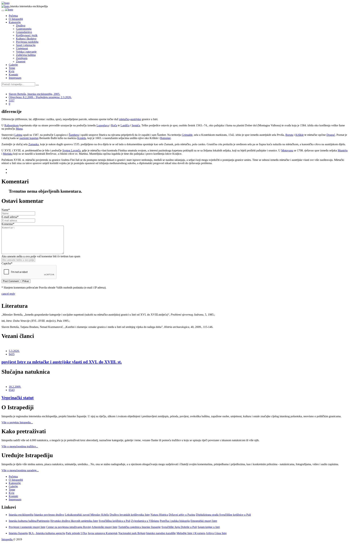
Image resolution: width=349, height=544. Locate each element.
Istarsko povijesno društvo (49, 514)
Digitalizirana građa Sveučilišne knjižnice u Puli (223, 514)
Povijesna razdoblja (27, 41)
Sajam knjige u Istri (209, 527)
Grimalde (187, 134)
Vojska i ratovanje (26, 51)
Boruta (289, 134)
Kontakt (13, 74)
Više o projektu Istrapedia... (17, 422)
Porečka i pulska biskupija (175, 520)
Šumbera (74, 134)
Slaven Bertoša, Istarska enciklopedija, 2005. (34, 94)
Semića (136, 125)
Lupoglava (103, 125)
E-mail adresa (10, 216)
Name (5, 209)
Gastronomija (23, 28)
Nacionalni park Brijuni (131, 533)
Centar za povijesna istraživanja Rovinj (68, 527)
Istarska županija (18, 533)
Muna (19, 128)
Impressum (15, 77)
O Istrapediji (16, 19)
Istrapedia (7, 539)
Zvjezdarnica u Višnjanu (145, 520)
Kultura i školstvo (26, 38)
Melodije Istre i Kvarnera (190, 533)
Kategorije (15, 22)
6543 (12, 389)
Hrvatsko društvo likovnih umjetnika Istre (74, 520)
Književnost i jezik (26, 35)
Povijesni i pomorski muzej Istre (27, 527)
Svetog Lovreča (71, 150)
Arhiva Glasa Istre (216, 533)
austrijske (135, 119)
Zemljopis (21, 58)
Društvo (20, 25)
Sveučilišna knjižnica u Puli (114, 520)
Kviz (11, 71)
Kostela (81, 138)
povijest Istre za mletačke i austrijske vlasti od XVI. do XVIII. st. (61, 362)
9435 (12, 354)
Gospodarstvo (24, 32)
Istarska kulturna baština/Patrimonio (29, 520)
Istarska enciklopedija (21, 514)
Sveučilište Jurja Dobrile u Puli (179, 527)
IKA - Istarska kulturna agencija (47, 533)
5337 (12, 100)
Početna (13, 15)
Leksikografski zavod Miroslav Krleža (87, 514)
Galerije (13, 64)
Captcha (6, 263)
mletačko (124, 119)
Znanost (20, 61)
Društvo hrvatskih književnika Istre (130, 514)
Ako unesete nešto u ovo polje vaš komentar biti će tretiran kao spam (40, 256)
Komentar (7, 224)
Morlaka (8, 153)
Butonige (165, 138)
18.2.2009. (15, 386)
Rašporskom (11, 125)
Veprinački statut (17, 397)
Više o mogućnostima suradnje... (20, 470)
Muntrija (343, 150)
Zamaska (33, 144)
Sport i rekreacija (25, 45)
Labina (18, 134)
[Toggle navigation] (2, 10)
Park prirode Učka (76, 533)
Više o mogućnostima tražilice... (19, 446)
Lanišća (125, 125)
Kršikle (299, 134)
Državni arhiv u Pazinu (182, 514)
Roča (114, 125)
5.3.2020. (14, 350)
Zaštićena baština (26, 54)
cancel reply (8, 293)
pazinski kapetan (29, 138)
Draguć (330, 134)
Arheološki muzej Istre (104, 527)
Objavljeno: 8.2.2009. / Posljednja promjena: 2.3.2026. (40, 97)
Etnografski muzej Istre (203, 520)
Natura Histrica (159, 514)
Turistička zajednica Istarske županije (139, 527)
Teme (12, 68)
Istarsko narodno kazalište (161, 533)
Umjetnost (22, 48)
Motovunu (287, 150)
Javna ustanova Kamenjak (103, 533)
